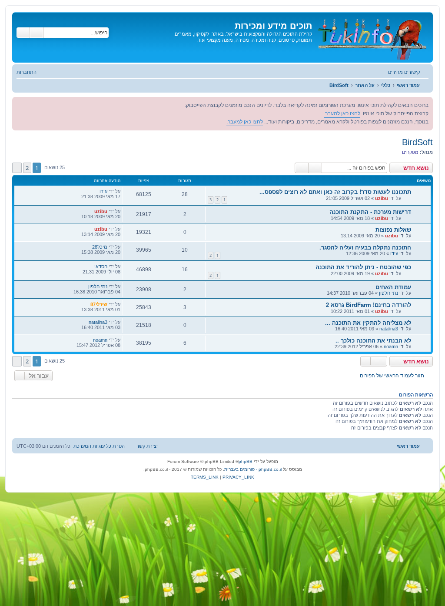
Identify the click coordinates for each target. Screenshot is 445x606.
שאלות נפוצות (393, 229)
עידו (103, 191)
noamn (391, 346)
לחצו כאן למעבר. (342, 113)
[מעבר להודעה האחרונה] (95, 191)
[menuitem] (31, 72)
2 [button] (27, 168)
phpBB (245, 461)
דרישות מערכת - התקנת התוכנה (370, 212)
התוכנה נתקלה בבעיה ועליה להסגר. (365, 247)
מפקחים (410, 152)
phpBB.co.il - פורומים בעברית (253, 469)
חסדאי (100, 266)
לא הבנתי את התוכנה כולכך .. (373, 340)
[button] (17, 168)
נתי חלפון (388, 293)
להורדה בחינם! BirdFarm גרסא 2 (368, 305)
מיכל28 (99, 247)
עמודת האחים (393, 287)
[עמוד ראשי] (371, 37)
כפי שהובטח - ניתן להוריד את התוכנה (363, 267)
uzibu (381, 198)
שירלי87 (98, 304)
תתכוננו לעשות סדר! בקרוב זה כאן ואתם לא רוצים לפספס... (335, 192)
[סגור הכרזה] (19, 104)
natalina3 (388, 328)
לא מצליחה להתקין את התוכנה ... (368, 323)
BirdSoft (417, 142)
